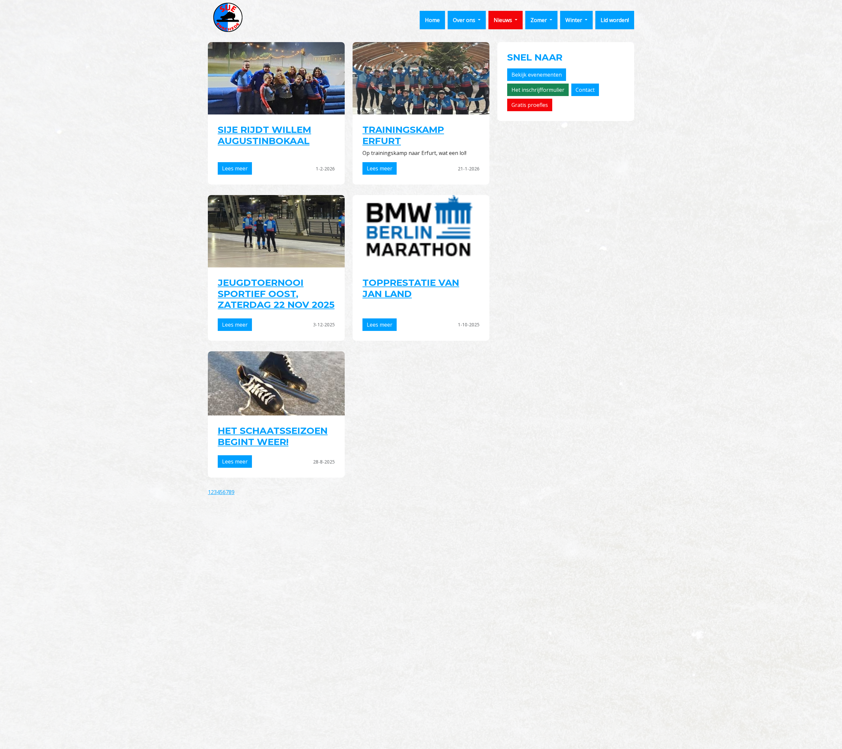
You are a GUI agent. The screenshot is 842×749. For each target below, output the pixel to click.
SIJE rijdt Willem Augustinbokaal (264, 135)
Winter (574, 20)
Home (432, 20)
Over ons (465, 20)
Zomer (539, 20)
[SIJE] (227, 17)
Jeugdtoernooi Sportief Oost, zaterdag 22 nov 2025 (276, 293)
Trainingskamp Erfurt (403, 135)
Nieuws (503, 20)
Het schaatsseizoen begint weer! (273, 436)
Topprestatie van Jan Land (410, 288)
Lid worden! (615, 20)
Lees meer (235, 168)
